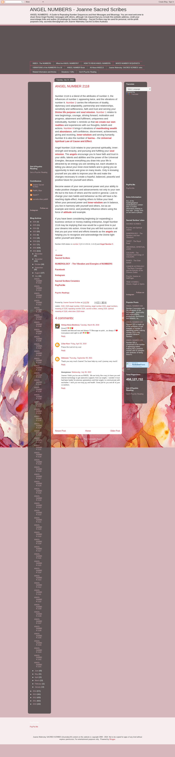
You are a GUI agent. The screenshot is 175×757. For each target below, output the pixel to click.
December (38, 254)
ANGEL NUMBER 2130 (38, 455)
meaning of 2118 (61, 309)
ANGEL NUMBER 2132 (38, 440)
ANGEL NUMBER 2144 (38, 353)
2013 (35, 694)
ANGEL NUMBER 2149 (38, 317)
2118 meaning (85, 306)
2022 (35, 235)
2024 (35, 228)
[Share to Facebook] (103, 302)
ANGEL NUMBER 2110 (38, 599)
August (38, 273)
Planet (138, 365)
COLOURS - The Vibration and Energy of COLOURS (135, 255)
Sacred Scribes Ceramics (67, 281)
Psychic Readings (62, 293)
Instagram (60, 275)
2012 (35, 697)
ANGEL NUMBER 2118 (38, 542)
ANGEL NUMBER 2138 (38, 397)
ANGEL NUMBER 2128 (38, 469)
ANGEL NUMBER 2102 (38, 657)
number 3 (76, 244)
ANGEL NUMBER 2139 (38, 389)
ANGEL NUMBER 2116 (38, 556)
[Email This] (95, 302)
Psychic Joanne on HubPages (133, 277)
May (37, 674)
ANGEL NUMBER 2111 (38, 592)
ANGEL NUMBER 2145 (38, 346)
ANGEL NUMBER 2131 (38, 447)
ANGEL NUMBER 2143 (38, 361)
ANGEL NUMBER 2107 (38, 621)
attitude (67, 212)
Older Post (115, 431)
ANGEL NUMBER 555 (134, 340)
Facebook (60, 269)
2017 (35, 245)
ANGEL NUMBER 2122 (38, 513)
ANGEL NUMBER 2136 (38, 411)
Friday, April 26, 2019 (78, 344)
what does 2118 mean (76, 311)
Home (88, 431)
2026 (35, 222)
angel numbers (112, 306)
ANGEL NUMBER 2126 (38, 484)
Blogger (112, 739)
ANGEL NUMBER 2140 (38, 382)
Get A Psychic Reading (87, 72)
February (38, 684)
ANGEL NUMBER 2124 (38, 498)
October (38, 264)
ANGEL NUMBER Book (76, 68)
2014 (35, 691)
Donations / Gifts (67, 72)
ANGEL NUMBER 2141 (38, 375)
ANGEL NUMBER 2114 (38, 570)
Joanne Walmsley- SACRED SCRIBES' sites (125, 68)
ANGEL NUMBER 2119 (38, 534)
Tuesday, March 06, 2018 (89, 325)
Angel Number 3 (106, 244)
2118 (62, 306)
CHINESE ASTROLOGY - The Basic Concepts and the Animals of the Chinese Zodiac (135, 269)
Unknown (65, 358)
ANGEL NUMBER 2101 (38, 665)
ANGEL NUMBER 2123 (38, 505)
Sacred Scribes (62, 258)
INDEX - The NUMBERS (42, 63)
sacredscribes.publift (40, 199)
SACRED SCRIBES (133, 224)
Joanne (58, 255)
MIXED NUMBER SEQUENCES (128, 63)
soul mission (88, 112)
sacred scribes (91, 309)
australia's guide (137, 366)
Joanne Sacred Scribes (38, 186)
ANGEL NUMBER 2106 (38, 628)
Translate (134, 94)
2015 (35, 251)
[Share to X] (100, 302)
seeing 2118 (102, 309)
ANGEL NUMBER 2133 (38, 433)
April (37, 677)
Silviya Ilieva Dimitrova (70, 325)
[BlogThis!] (98, 302)
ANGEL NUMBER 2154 (38, 281)
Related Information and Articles (44, 72)
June (37, 671)
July (36, 276)
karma (91, 138)
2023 (35, 231)
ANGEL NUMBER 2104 (38, 643)
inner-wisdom (84, 134)
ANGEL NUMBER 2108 (38, 614)
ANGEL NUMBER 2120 (38, 527)
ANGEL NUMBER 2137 (38, 404)
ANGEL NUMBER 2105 (38, 636)
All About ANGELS (97, 68)
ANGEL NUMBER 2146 (38, 339)
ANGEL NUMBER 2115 (38, 563)
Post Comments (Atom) (92, 439)
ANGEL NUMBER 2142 (38, 368)
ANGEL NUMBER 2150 (38, 310)
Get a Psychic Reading (38, 172)
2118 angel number (72, 306)
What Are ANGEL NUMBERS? (67, 63)
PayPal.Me (60, 285)
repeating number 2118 (76, 309)
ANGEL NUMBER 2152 (38, 295)
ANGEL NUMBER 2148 (38, 324)
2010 (35, 704)
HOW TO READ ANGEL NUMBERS (97, 63)
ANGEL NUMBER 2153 (38, 288)
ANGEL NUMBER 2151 (38, 303)
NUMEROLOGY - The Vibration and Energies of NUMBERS (83, 264)
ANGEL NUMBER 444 (134, 306)
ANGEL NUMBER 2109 (38, 607)
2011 (35, 701)
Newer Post (60, 431)
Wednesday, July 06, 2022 (81, 372)
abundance (66, 131)
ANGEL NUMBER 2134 (38, 426)
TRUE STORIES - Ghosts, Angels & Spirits (135, 283)
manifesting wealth (106, 128)
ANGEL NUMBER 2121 (38, 520)
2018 (35, 241)
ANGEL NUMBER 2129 (38, 462)
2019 (35, 238)
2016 (35, 248)
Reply (63, 336)
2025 (35, 225)
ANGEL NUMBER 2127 (38, 476)
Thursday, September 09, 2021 (80, 358)
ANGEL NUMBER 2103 (38, 650)
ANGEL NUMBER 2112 (38, 585)
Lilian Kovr (65, 344)
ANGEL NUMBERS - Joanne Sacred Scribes (78, 9)
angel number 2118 (99, 306)
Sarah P (36, 195)
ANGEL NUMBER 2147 (38, 332)
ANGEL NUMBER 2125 (38, 491)
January (38, 687)
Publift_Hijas (37, 190)
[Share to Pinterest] (105, 302)
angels (73, 154)
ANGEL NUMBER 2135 (38, 418)
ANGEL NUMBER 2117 (38, 549)
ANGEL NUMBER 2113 (38, 578)
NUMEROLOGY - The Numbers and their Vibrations (134, 235)
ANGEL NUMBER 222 (134, 322)
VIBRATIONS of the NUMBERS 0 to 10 (47, 68)
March (37, 680)
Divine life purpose (65, 112)
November (38, 259)
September (39, 268)
